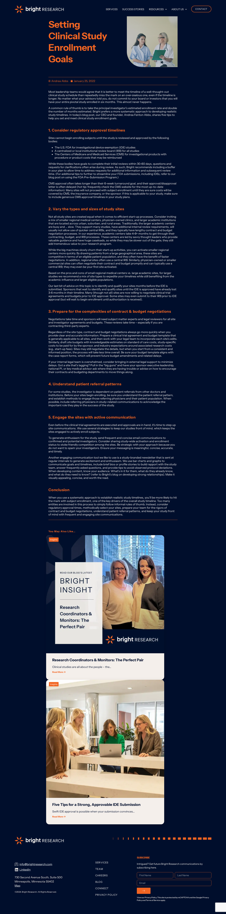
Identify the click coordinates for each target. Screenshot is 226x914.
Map (17, 885)
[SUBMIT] (144, 891)
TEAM (99, 868)
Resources (156, 9)
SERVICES (101, 862)
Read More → (59, 672)
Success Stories (133, 9)
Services (112, 9)
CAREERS (101, 875)
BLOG (99, 881)
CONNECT (102, 888)
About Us (177, 9)
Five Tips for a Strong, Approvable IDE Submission (96, 804)
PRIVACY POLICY (106, 894)
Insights (53, 539)
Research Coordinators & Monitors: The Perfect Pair (98, 660)
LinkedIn (25, 869)
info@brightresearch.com (36, 864)
